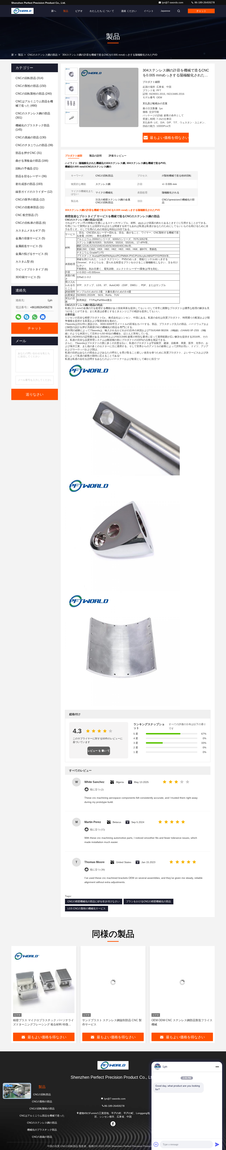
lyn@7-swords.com (173, 2)
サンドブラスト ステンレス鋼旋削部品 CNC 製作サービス (112, 1022)
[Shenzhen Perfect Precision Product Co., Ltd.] (22, 11)
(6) (31, 222)
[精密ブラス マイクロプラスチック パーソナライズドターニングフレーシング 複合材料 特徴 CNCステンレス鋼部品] (44, 982)
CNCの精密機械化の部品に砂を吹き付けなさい (93, 901)
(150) (31, 85)
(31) (29, 152)
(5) (30, 230)
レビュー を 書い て (99, 750)
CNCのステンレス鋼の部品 (43, 54)
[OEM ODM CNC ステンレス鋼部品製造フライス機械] (182, 982)
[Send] (217, 1144)
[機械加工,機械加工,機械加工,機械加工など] (108, 97)
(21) (27, 168)
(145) (32, 127)
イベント (149, 11)
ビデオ (79, 11)
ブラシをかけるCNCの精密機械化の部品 (148, 901)
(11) (30, 207)
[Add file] (156, 1144)
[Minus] (217, 1067)
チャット (201, 11)
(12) (34, 191)
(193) (29, 183)
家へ (53, 11)
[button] (17, 990)
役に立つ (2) (97, 789)
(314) (29, 78)
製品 (65, 11)
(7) (27, 215)
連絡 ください (129, 11)
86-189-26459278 (204, 2)
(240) (34, 93)
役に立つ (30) (97, 869)
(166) (32, 160)
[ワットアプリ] (34, 317)
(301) (33, 115)
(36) (31, 176)
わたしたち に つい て (102, 11)
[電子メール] (42, 317)
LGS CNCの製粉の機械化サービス (86, 908)
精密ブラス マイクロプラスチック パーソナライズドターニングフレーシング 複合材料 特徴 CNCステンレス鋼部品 (43, 1023)
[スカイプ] (26, 317)
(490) (34, 103)
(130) (31, 137)
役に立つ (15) (97, 829)
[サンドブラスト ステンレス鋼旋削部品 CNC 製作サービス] (113, 982)
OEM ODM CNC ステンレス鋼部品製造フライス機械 (181, 1022)
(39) (34, 145)
